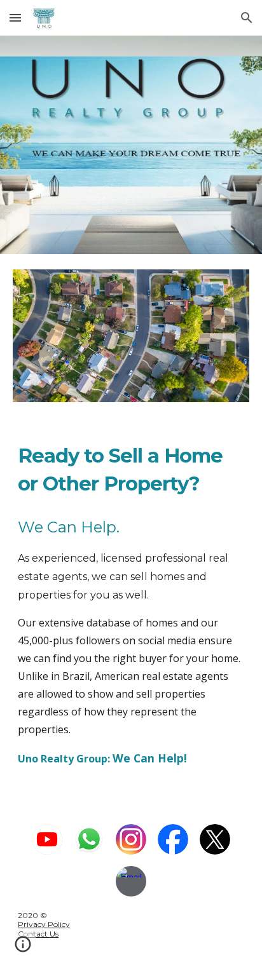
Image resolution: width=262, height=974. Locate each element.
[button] (15, 17)
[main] (131, 469)
